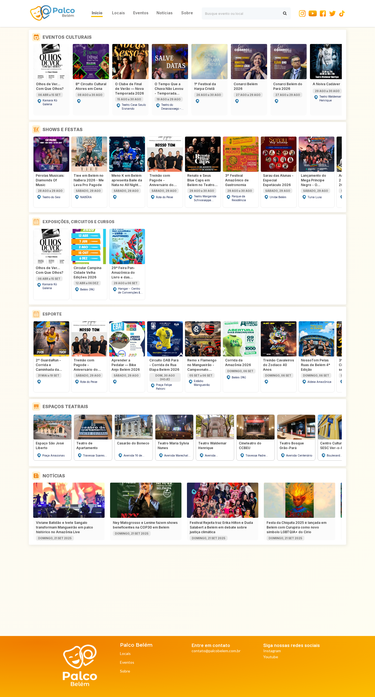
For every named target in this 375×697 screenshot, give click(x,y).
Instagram (272, 651)
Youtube (270, 657)
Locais (125, 654)
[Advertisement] (188, 588)
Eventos (127, 662)
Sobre (125, 671)
